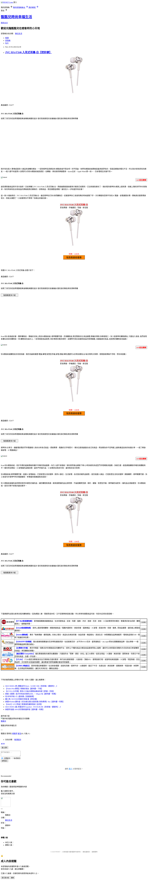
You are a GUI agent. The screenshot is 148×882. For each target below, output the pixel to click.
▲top (3, 743)
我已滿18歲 (5, 878)
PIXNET (57, 852)
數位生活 (18, 33)
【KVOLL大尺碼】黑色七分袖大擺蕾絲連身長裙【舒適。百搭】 (30, 691)
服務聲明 (94, 852)
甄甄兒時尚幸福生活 (16, 17)
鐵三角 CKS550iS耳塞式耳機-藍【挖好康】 (21, 699)
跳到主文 (4, 23)
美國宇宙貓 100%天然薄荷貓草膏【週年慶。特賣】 (24, 709)
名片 (7, 43)
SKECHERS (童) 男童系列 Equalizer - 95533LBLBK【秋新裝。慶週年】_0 (33, 707)
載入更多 (4, 747)
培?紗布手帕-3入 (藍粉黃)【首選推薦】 (20, 696)
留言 (19, 733)
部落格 (7, 40)
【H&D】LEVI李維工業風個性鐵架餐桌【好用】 (24, 704)
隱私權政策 (86, 852)
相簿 (7, 38)
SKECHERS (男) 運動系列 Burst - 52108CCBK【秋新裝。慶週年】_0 (31, 686)
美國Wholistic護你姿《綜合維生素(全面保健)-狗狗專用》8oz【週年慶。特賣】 (34, 702)
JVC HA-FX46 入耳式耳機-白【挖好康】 (28, 52)
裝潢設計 (17, 740)
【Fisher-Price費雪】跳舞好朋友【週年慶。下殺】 (24, 689)
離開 (12, 878)
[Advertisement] (74, 148)
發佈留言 (4, 761)
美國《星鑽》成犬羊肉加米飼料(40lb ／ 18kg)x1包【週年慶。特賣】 (31, 694)
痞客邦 (14, 733)
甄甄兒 (3, 721)
